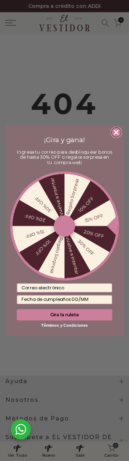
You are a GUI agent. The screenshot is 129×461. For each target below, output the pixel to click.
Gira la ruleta (64, 314)
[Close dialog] (116, 132)
